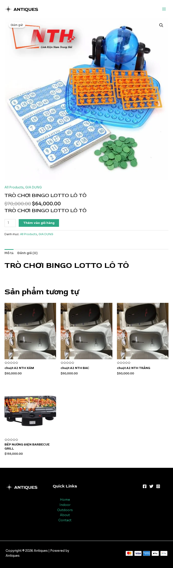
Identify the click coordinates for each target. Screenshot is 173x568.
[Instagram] (158, 486)
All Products (14, 187)
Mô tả (9, 253)
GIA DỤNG (33, 187)
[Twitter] (151, 486)
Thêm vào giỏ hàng (39, 223)
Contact (64, 520)
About (65, 515)
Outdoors (65, 510)
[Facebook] (145, 486)
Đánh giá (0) (27, 253)
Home (65, 500)
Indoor (65, 505)
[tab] (9, 253)
